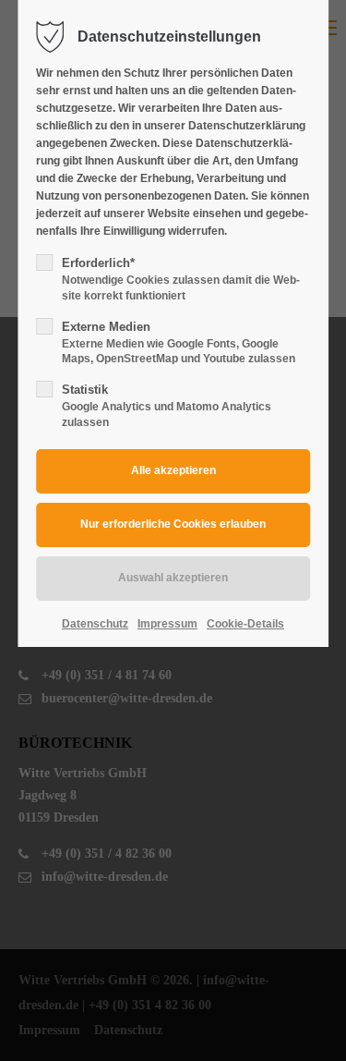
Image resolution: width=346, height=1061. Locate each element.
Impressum (167, 623)
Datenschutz (95, 623)
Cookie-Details (245, 623)
